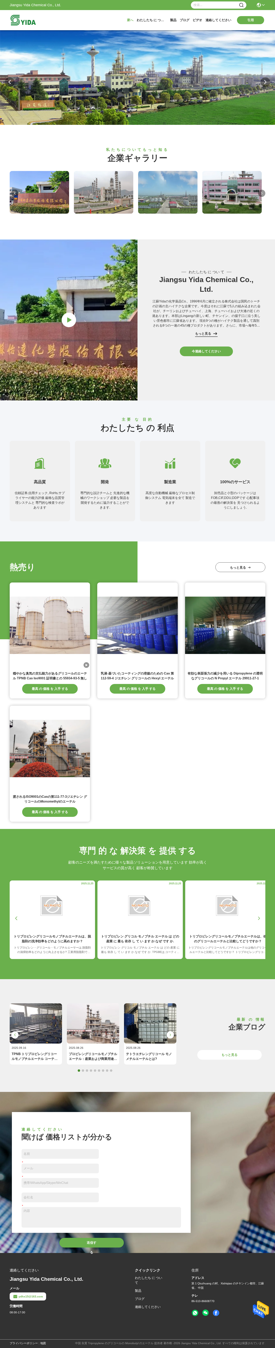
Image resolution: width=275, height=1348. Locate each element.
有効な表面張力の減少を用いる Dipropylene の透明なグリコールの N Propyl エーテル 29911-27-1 (225, 676)
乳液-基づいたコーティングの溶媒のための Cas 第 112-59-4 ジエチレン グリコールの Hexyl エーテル (137, 676)
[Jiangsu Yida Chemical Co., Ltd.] (32, 20)
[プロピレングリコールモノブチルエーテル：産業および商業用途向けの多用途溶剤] (93, 1042)
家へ (130, 20)
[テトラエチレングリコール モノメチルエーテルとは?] (150, 1042)
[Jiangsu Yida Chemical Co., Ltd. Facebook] (216, 1313)
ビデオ (197, 20)
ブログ (184, 20)
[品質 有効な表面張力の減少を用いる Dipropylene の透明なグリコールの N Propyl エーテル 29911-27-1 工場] (225, 625)
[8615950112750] (195, 1313)
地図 (43, 1343)
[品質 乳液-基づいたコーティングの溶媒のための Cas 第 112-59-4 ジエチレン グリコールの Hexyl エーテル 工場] (137, 625)
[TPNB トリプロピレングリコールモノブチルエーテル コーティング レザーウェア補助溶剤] (36, 1042)
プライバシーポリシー (24, 1343)
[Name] (241, 5)
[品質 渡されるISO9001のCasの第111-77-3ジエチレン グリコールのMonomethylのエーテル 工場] (50, 748)
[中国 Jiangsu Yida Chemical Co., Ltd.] (69, 399)
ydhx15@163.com (31, 1296)
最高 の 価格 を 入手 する (50, 688)
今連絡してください (206, 351)
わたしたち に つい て (152, 20)
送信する (91, 1244)
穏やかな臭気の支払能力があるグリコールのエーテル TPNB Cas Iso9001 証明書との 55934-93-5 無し (50, 676)
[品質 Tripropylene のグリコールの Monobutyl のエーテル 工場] (137, 123)
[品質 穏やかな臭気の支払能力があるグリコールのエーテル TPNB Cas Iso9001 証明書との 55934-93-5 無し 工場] (50, 625)
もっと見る (203, 333)
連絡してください (218, 20)
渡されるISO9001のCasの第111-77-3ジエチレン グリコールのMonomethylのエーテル (50, 799)
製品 (173, 20)
